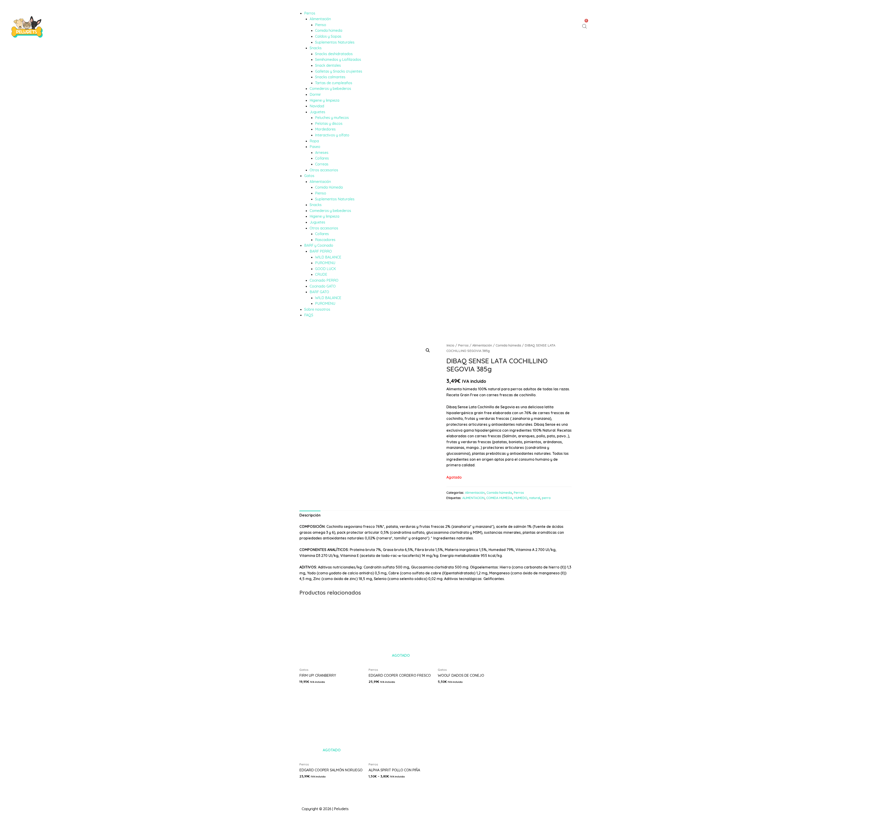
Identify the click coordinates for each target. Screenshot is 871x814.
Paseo (315, 146)
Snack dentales (328, 65)
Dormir (315, 94)
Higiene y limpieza (324, 100)
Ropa (314, 141)
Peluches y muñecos (332, 117)
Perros (309, 13)
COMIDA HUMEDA (499, 498)
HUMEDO (520, 498)
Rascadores (325, 239)
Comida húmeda (328, 30)
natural (534, 498)
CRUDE (321, 274)
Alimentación (320, 19)
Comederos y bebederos (330, 88)
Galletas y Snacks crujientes (338, 71)
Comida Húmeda (329, 187)
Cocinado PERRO (324, 280)
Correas (321, 164)
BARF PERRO (321, 251)
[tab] (310, 515)
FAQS (308, 315)
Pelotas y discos (329, 123)
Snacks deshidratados (334, 54)
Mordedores (325, 129)
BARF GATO (319, 292)
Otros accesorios (324, 170)
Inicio (450, 345)
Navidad (317, 106)
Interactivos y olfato (332, 135)
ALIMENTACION (473, 498)
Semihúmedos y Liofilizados (338, 59)
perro (546, 498)
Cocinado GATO (323, 286)
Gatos (309, 175)
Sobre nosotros (317, 309)
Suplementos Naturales (335, 42)
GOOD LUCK (325, 268)
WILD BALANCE (328, 257)
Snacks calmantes (330, 77)
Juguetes (317, 112)
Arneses (321, 152)
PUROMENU (325, 263)
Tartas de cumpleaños (333, 83)
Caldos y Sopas (328, 36)
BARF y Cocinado (318, 245)
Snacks (316, 48)
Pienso (320, 24)
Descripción (310, 515)
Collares (322, 158)
